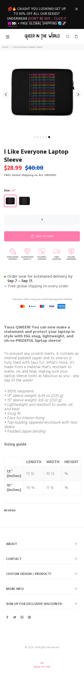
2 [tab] (38, 137)
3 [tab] (41, 137)
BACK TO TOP (42, 667)
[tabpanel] (42, 92)
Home (5, 47)
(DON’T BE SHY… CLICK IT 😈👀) (37, 21)
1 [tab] (35, 137)
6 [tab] (49, 137)
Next (78, 94)
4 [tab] (43, 137)
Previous (6, 94)
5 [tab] (46, 137)
